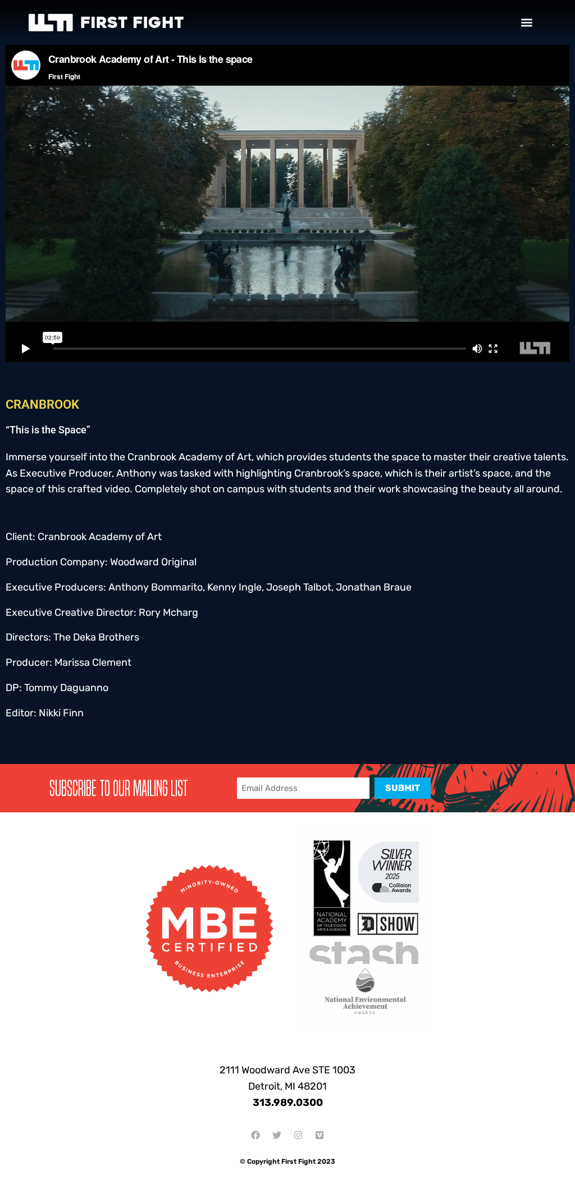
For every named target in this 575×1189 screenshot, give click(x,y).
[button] (526, 22)
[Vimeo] (319, 1135)
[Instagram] (298, 1135)
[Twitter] (276, 1135)
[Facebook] (255, 1135)
